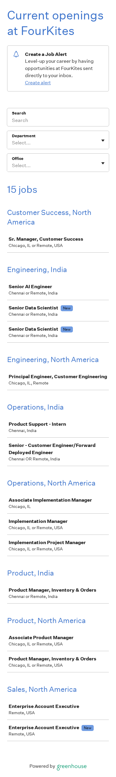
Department (23, 135)
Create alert (38, 83)
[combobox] (12, 143)
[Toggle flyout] (102, 140)
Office (17, 158)
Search (19, 113)
